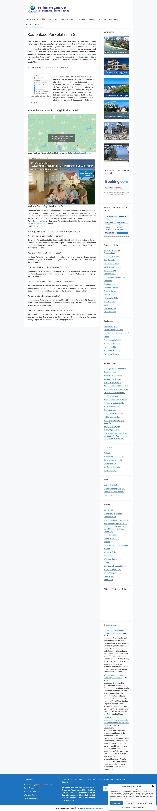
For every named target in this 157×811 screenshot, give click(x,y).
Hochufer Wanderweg (113, 375)
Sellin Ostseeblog (87, 19)
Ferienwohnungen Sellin (113, 330)
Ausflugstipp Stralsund (113, 413)
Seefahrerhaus (110, 410)
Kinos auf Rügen (110, 535)
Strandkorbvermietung (113, 513)
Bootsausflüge (110, 372)
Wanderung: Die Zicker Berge (116, 389)
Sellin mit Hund (110, 312)
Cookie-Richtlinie (125, 807)
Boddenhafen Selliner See (114, 277)
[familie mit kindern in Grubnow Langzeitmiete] (62, 203)
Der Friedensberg (111, 284)
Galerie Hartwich (111, 288)
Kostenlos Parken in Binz (37, 224)
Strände (107, 305)
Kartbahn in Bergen (112, 426)
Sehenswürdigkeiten (112, 267)
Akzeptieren (116, 803)
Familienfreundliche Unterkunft (116, 333)
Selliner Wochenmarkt (113, 460)
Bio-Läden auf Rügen (112, 467)
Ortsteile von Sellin (111, 263)
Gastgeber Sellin (110, 326)
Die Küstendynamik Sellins (114, 566)
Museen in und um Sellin (114, 403)
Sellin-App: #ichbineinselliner (116, 545)
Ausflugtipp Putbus (112, 430)
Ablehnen (130, 803)
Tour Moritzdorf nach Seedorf (116, 386)
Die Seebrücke (110, 308)
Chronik (107, 295)
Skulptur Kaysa (110, 291)
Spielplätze (108, 510)
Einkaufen (108, 453)
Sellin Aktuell (67, 19)
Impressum (141, 807)
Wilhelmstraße (85, 54)
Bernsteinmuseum (111, 407)
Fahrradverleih (110, 517)
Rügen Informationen (112, 569)
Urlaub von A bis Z (111, 538)
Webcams (108, 556)
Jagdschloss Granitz (112, 379)
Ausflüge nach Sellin (112, 382)
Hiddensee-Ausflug (112, 417)
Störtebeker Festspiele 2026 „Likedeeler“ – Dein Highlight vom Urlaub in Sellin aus (115, 436)
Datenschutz (134, 807)
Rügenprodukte (110, 470)
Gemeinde (108, 281)
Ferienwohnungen (34, 25)
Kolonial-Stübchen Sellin (114, 457)
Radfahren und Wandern (114, 492)
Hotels (106, 337)
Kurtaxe (107, 549)
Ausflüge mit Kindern (112, 396)
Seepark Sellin (110, 274)
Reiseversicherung (111, 354)
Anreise (107, 542)
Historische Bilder (111, 298)
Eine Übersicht (68, 800)
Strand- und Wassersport (114, 488)
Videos (107, 562)
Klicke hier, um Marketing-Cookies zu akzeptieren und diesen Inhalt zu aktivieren (62, 138)
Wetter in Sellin (110, 552)
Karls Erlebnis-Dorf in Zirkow (115, 400)
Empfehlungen (110, 573)
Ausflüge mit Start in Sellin (115, 369)
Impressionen (109, 301)
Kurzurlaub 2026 (110, 347)
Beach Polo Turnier (111, 495)
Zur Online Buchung (112, 350)
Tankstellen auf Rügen (81, 153)
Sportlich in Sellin (111, 485)
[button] (153, 786)
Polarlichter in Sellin (112, 257)
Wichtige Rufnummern (108, 19)
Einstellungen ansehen (145, 803)
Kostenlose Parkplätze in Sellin (116, 520)
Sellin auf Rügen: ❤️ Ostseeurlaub (41, 19)
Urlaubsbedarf (110, 463)
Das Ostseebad (110, 260)
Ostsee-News (111, 625)
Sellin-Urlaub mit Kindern (114, 393)
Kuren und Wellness (112, 344)
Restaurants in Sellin (112, 340)
